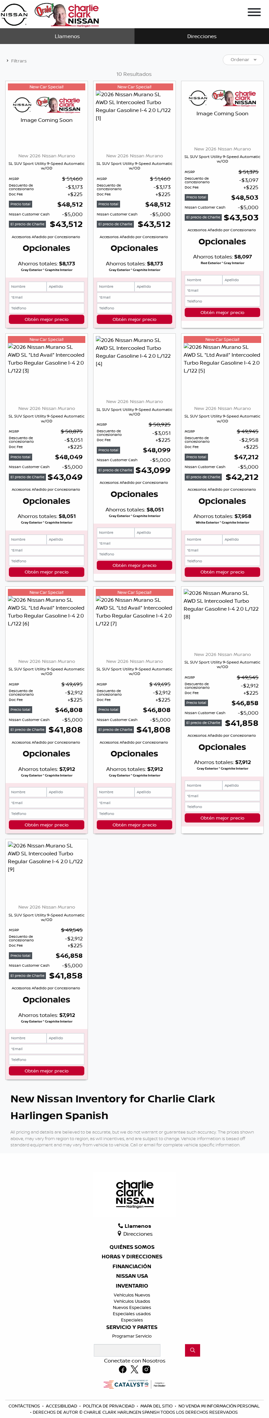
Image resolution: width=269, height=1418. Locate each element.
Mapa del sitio (157, 1406)
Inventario (132, 1286)
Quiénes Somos (132, 1247)
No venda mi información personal (218, 1406)
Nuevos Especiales (132, 1307)
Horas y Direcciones (132, 1257)
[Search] (192, 1350)
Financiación (132, 1267)
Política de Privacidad (109, 1406)
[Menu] (254, 13)
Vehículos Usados (132, 1301)
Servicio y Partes (131, 1327)
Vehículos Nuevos (132, 1295)
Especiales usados (132, 1314)
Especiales (132, 1320)
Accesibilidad (62, 1406)
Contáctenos (25, 1406)
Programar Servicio (132, 1336)
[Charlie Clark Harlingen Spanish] (50, 13)
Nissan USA (132, 1276)
